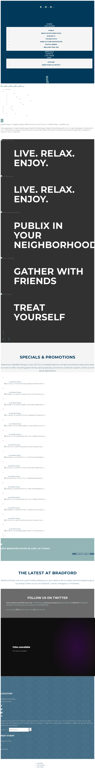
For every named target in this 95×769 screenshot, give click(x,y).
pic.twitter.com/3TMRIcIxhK (37, 605)
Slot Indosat (41, 765)
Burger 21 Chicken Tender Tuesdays (26, 482)
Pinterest (75, 583)
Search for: (5, 730)
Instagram (62, 583)
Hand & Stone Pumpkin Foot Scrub (25, 451)
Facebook (45, 583)
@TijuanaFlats (65, 603)
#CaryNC (9, 605)
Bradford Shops (16, 382)
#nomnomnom (20, 605)
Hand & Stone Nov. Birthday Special (26, 440)
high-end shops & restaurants (76, 365)
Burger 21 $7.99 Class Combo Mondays (26, 398)
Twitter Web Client (40, 609)
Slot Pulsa (40, 767)
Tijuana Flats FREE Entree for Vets (25, 419)
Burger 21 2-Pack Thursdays (21, 388)
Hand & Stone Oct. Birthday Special (25, 514)
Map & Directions (83, 554)
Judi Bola (40, 763)
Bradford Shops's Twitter (26, 609)
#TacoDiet (83, 603)
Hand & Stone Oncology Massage (24, 461)
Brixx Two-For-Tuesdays (19, 430)
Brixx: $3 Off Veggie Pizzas (20, 472)
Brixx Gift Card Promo (18, 409)
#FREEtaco (38, 603)
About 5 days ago (10, 609)
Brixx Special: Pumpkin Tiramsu (23, 524)
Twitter (53, 583)
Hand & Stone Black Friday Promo (25, 377)
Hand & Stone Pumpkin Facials (22, 503)
